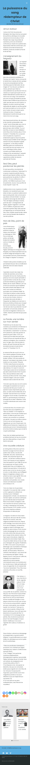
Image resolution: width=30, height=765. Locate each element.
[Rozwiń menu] (26, 3)
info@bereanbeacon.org (14, 748)
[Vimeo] (10, 753)
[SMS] (22, 693)
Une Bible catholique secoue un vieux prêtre (7, 724)
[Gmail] (19, 693)
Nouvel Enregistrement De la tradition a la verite (22, 724)
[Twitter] (7, 693)
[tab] (13, 740)
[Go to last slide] (4, 724)
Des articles (19, 24)
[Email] (16, 693)
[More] (7, 696)
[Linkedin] (10, 693)
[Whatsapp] (13, 693)
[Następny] (25, 724)
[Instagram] (25, 693)
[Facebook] (4, 693)
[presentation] (7, 713)
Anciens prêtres (11, 24)
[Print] (4, 696)
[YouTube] (6, 753)
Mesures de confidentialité (8, 761)
